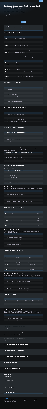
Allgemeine (25, 399)
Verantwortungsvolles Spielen (37, 401)
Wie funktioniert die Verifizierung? (10, 392)
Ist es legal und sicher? (8, 376)
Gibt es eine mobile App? (8, 385)
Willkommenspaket (26, 400)
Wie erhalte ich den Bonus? (9, 380)
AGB (34, 400)
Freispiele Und (25, 401)
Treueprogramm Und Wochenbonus (35, 27)
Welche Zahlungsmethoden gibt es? (10, 382)
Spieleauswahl (25, 405)
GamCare (41, 407)
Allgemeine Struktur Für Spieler (8, 27)
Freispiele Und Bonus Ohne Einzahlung (26, 27)
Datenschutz (35, 399)
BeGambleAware (37, 407)
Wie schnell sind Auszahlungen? (9, 387)
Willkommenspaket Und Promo (17, 27)
